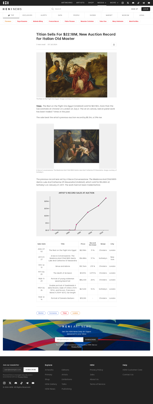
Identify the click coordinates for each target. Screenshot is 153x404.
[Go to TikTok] (138, 3)
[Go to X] (128, 3)
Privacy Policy (76, 347)
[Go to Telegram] (143, 3)
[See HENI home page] (6, 3)
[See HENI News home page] (12, 9)
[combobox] (134, 9)
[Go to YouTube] (149, 3)
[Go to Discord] (133, 3)
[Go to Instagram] (122, 3)
